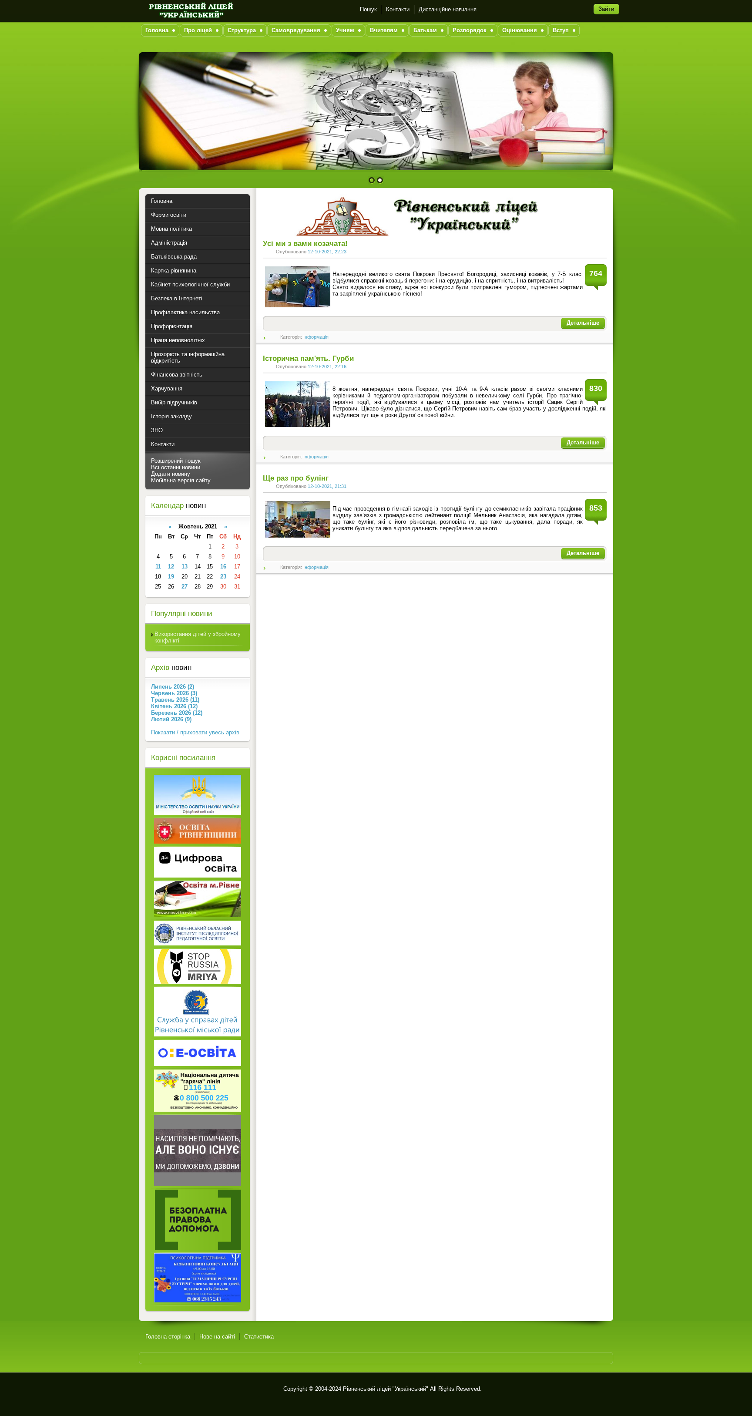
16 (223, 566)
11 (158, 566)
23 (223, 576)
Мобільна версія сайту (181, 480)
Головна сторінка (167, 1336)
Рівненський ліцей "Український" (385, 1389)
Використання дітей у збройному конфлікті (197, 637)
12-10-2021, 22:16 (327, 366)
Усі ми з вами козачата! (305, 243)
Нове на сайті (217, 1336)
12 (171, 566)
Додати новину (170, 474)
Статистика (259, 1336)
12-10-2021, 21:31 (327, 486)
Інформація (316, 337)
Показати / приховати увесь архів (195, 732)
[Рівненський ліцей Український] (190, 9)
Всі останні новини (175, 467)
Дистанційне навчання (448, 9)
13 (184, 566)
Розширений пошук (176, 460)
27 (184, 586)
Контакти (398, 9)
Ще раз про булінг (296, 478)
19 (171, 576)
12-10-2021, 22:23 (327, 251)
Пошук (368, 9)
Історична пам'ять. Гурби (308, 358)
